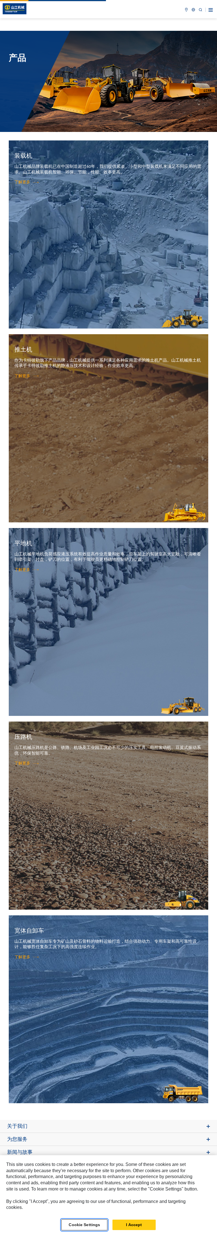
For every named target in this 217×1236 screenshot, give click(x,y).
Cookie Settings (84, 1224)
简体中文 (193, 10)
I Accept (134, 1224)
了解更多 (22, 182)
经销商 (186, 10)
